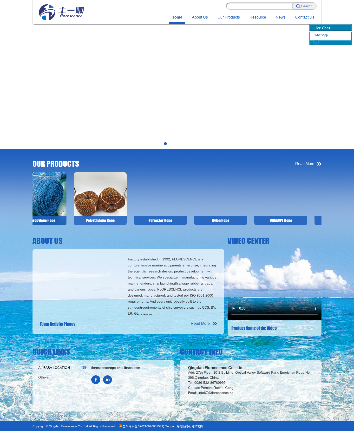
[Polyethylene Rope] (67, 198)
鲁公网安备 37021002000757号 (143, 426)
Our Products (228, 17)
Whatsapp (321, 35)
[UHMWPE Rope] (247, 198)
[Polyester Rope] (127, 198)
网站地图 (197, 426)
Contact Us (304, 17)
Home (176, 17)
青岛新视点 (183, 426)
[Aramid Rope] (308, 198)
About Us (200, 17)
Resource (257, 17)
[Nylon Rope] (187, 198)
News (281, 17)
